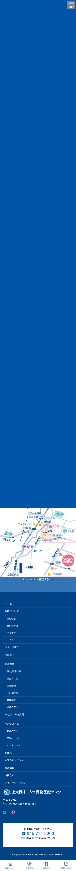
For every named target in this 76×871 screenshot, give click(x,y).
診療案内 (9, 664)
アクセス (11, 639)
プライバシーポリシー (16, 782)
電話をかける (65, 868)
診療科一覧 (12, 678)
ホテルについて (14, 745)
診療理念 (11, 618)
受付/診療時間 (14, 671)
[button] (38, 579)
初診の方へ (12, 731)
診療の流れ (12, 707)
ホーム (8, 603)
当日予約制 (12, 692)
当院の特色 (12, 625)
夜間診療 (11, 699)
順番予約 (46, 868)
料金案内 (9, 752)
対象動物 (11, 685)
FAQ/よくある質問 (14, 714)
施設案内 (9, 654)
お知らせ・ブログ (14, 760)
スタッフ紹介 (12, 647)
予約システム (12, 723)
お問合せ (9, 775)
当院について (12, 611)
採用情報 (9, 767)
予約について (13, 738)
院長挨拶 (11, 632)
